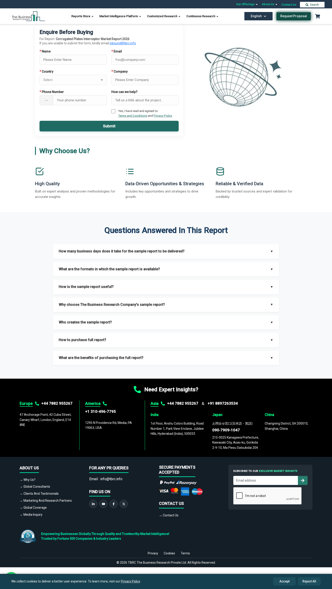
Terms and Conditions (132, 115)
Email (116, 51)
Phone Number (52, 92)
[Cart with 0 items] (317, 16)
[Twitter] (124, 504)
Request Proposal (293, 16)
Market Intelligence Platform (119, 16)
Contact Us (288, 4)
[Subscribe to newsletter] (303, 480)
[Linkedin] (93, 504)
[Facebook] (113, 504)
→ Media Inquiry (31, 514)
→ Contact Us (168, 515)
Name (45, 51)
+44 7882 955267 (56, 403)
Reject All (309, 581)
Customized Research (162, 16)
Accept (284, 581)
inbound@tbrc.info (123, 43)
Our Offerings (245, 4)
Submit (109, 126)
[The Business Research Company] (28, 16)
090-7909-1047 (226, 430)
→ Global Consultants (35, 486)
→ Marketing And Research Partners (46, 500)
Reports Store (81, 16)
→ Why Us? (27, 480)
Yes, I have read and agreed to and (145, 113)
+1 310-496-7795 (100, 411)
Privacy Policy (163, 115)
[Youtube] (103, 504)
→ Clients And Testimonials (39, 493)
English (256, 16)
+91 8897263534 (223, 403)
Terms (185, 553)
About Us (268, 4)
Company (119, 71)
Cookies (169, 553)
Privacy (153, 553)
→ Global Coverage (33, 507)
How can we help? (124, 92)
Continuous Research (201, 16)
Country (46, 71)
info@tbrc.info (111, 479)
